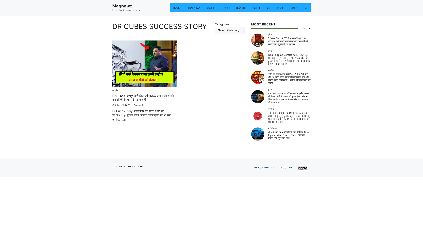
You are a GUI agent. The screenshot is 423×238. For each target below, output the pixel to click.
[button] (306, 7)
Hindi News (193, 7)
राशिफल (294, 7)
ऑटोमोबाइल (241, 7)
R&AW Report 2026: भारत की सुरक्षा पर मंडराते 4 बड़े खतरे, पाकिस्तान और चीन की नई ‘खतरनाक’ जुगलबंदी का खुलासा (288, 41)
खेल (268, 7)
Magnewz (122, 5)
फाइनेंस (256, 7)
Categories (222, 24)
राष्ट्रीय (210, 7)
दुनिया (227, 7)
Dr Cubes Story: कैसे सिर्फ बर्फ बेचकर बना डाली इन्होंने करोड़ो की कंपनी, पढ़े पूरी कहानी (143, 97)
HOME (176, 7)
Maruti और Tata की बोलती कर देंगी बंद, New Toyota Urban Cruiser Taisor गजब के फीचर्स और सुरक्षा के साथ (288, 135)
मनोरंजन (280, 7)
